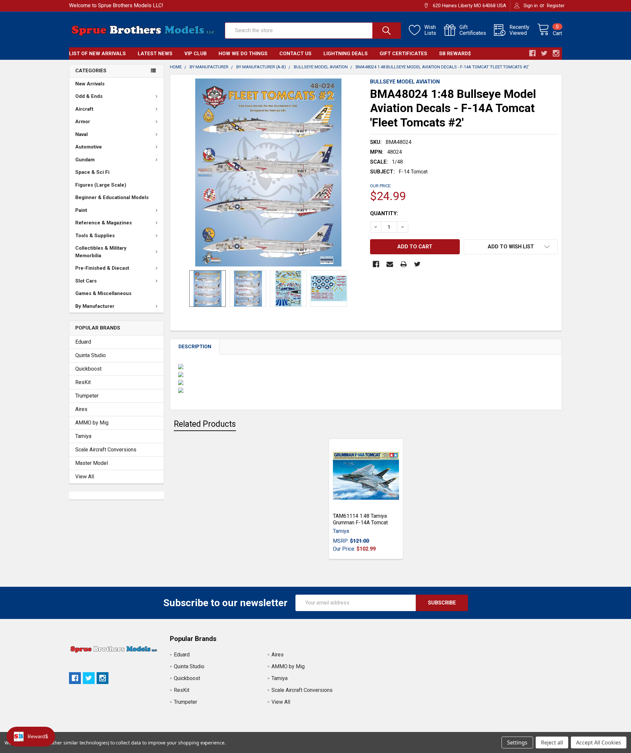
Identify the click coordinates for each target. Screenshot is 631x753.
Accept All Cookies (598, 742)
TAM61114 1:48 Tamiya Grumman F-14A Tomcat (360, 519)
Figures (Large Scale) (100, 185)
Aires (81, 409)
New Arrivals (90, 84)
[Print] (403, 264)
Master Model (91, 463)
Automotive (88, 147)
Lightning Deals (345, 54)
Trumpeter (87, 396)
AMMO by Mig (91, 423)
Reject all (552, 742)
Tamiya (83, 436)
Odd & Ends (89, 96)
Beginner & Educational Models (112, 197)
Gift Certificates (403, 54)
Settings (517, 742)
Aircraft (84, 109)
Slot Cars (86, 281)
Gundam (85, 160)
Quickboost (88, 369)
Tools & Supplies (95, 236)
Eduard (83, 342)
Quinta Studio (90, 355)
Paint (81, 210)
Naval (81, 134)
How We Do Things (243, 54)
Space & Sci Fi (92, 172)
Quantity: (384, 213)
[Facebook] (376, 264)
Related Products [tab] (205, 424)
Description (194, 347)
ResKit (83, 382)
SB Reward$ (455, 54)
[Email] (390, 264)
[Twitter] (417, 264)
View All (84, 476)
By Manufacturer (94, 306)
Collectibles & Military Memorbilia (101, 252)
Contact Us (295, 54)
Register (556, 6)
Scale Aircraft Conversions (105, 449)
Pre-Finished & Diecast (102, 268)
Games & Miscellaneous (103, 293)
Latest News (155, 54)
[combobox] (313, 30)
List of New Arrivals (97, 54)
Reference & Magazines (103, 223)
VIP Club (195, 54)
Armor (82, 122)
